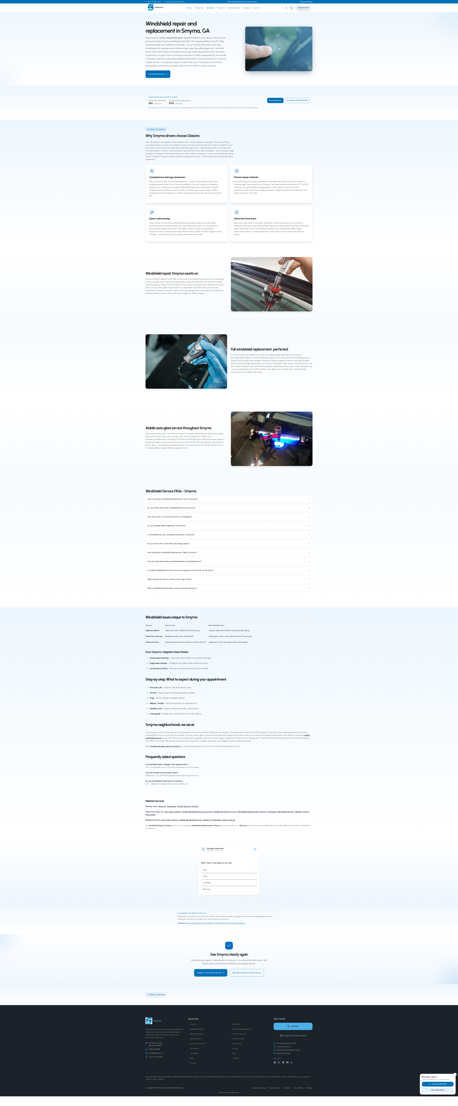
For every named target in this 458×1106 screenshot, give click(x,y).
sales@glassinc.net (156, 1053)
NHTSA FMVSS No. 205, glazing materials (229, 923)
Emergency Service (197, 1044)
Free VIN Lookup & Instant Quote (246, 973)
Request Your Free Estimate (209, 973)
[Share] (286, 8)
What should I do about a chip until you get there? (170, 579)
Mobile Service (195, 1039)
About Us (199, 8)
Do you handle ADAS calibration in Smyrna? (167, 526)
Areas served (234, 8)
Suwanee (149, 1079)
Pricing (235, 1049)
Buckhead (171, 806)
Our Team (286, 1088)
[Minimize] (455, 1074)
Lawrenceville (246, 1077)
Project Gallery (274, 1088)
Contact (256, 8)
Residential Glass (196, 1034)
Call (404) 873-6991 (439, 1084)
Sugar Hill (307, 1077)
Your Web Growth (233, 1092)
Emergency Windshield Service (281, 812)
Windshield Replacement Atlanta (252, 812)
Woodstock (161, 1079)
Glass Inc (164, 1088)
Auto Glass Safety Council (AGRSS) (200, 923)
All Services (237, 1044)
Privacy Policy (298, 1088)
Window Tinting (302, 812)
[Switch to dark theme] (291, 7)
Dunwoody (214, 1077)
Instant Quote (307, 2)
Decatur (202, 1077)
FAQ (234, 1053)
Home (189, 8)
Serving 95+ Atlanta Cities (175, 2)
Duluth (208, 1077)
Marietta (162, 806)
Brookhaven (183, 1077)
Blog (191, 1058)
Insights (246, 8)
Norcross (267, 1077)
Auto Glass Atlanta (172, 812)
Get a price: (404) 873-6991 (296, 100)
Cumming (196, 1077)
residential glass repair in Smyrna (165, 746)
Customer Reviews (259, 1088)
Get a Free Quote (437, 1090)
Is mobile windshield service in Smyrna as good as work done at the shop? (180, 570)
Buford (190, 1077)
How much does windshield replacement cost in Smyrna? (173, 499)
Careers (236, 1058)
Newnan (261, 1077)
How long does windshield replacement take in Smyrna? (172, 552)
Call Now (295, 1026)
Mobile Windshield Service (191, 820)
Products (221, 8)
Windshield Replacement (242, 1029)
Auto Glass (236, 1024)
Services (210, 8)
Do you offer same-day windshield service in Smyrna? (171, 508)
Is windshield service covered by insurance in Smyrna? (171, 534)
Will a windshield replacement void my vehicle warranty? (172, 588)
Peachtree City (276, 1077)
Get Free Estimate (156, 74)
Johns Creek (229, 1077)
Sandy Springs (183, 806)
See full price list (275, 100)
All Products (194, 1049)
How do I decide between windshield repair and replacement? (175, 561)
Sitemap (309, 1088)
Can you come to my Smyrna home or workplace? (170, 517)
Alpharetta (175, 1077)
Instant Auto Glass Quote (294, 1035)
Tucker (155, 1079)
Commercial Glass (239, 1034)
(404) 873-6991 (303, 8)
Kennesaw (237, 1077)
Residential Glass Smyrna (225, 812)
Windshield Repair (197, 1029)
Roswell (194, 806)
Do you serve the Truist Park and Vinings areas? (169, 543)
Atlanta (169, 1077)
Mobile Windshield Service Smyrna (198, 812)
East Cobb (221, 1077)
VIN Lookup (150, 814)
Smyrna (300, 1077)
